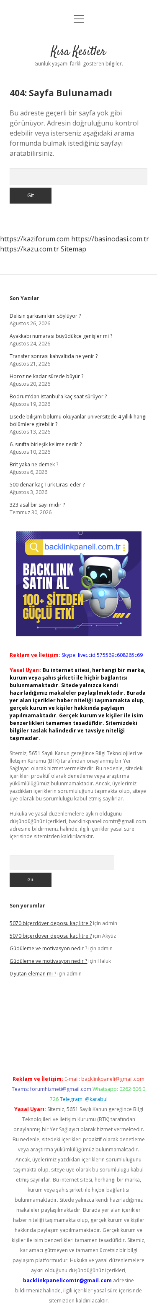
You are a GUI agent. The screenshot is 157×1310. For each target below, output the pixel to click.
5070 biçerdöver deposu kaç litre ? (51, 923)
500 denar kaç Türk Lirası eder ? (47, 484)
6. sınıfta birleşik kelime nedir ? (46, 444)
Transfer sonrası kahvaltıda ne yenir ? (54, 356)
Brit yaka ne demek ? (34, 464)
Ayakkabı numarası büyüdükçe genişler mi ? (61, 336)
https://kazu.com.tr (29, 249)
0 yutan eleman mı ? (33, 973)
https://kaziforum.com (34, 238)
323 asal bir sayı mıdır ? (37, 504)
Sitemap (73, 249)
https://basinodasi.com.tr (110, 238)
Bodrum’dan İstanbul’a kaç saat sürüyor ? (58, 396)
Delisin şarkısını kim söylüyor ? (45, 315)
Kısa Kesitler (78, 52)
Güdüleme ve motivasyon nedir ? (48, 948)
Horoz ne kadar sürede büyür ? (46, 376)
